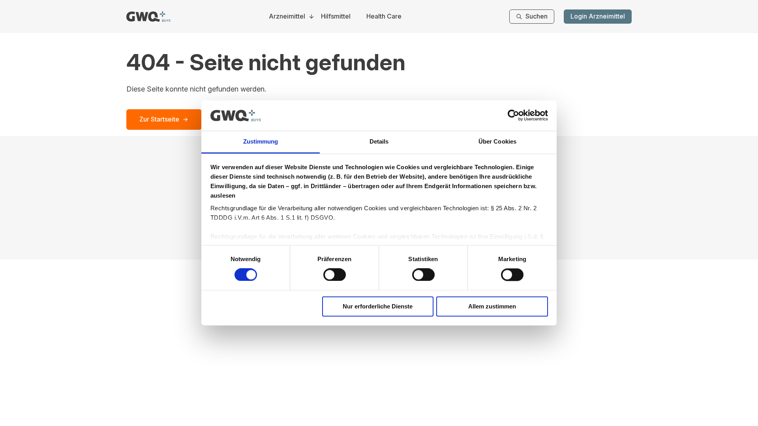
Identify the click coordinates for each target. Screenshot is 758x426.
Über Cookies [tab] (497, 141)
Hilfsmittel (336, 16)
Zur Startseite (159, 119)
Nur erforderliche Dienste (378, 306)
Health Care (384, 16)
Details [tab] (379, 141)
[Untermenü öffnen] (311, 16)
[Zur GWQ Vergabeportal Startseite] (148, 16)
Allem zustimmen (492, 306)
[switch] (334, 275)
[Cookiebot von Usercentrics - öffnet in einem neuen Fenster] (513, 115)
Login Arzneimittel (597, 16)
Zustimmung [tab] (260, 141)
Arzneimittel (287, 16)
